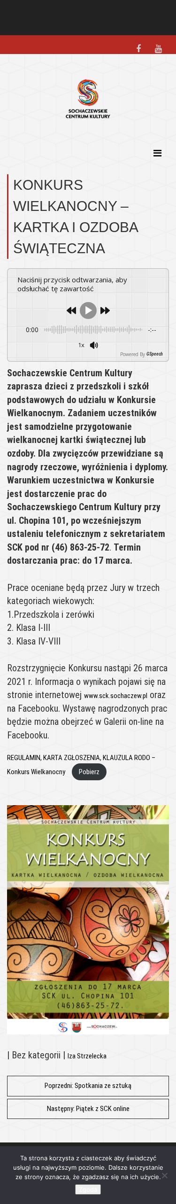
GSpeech (154, 354)
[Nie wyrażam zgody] (164, 1175)
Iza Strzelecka (87, 1056)
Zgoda (88, 1189)
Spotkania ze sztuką (88, 1085)
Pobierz (89, 772)
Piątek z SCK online (88, 1108)
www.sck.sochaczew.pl (115, 695)
